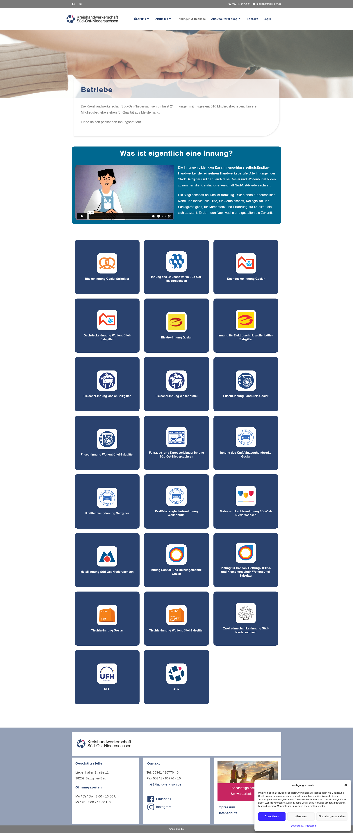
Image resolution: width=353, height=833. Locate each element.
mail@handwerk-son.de (164, 784)
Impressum (310, 826)
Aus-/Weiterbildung (224, 19)
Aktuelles (161, 19)
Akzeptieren (272, 816)
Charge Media (176, 829)
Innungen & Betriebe (191, 19)
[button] (345, 785)
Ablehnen (300, 816)
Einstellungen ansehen (331, 816)
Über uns (140, 19)
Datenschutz (297, 826)
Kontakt (252, 19)
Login (267, 19)
